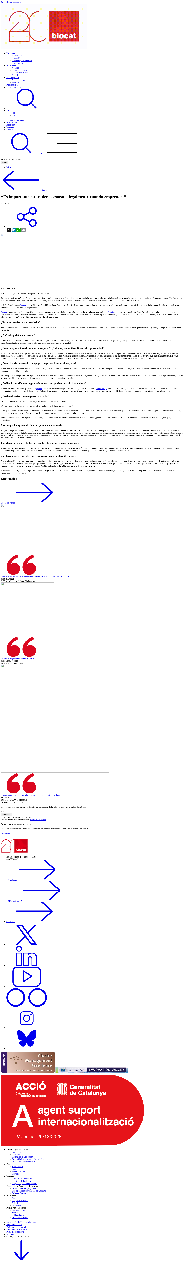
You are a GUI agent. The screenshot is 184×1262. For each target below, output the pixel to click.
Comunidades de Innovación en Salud (28, 1159)
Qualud (23, 305)
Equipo (15, 1169)
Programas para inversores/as (24, 1183)
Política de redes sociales (16, 1227)
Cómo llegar (12, 880)
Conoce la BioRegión (15, 120)
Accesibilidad (12, 1234)
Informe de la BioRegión (22, 1157)
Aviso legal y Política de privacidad (21, 1222)
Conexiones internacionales (23, 1162)
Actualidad (11, 65)
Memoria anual (18, 1171)
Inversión (10, 127)
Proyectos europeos (20, 63)
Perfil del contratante (15, 1232)
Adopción (10, 125)
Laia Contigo (109, 312)
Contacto (10, 921)
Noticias (15, 68)
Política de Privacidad (38, 820)
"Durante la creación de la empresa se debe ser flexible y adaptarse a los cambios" (35, 576)
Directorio (16, 1154)
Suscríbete (5, 833)
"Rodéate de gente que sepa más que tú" (18, 658)
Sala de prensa (12, 77)
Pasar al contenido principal (13, 2)
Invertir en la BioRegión (22, 1181)
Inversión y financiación (22, 60)
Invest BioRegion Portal (22, 1179)
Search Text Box (8, 159)
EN (13, 113)
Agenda (15, 75)
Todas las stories (8, 503)
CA (13, 115)
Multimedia (17, 82)
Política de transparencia (16, 1229)
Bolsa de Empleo (19, 1193)
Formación (16, 58)
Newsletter (16, 1205)
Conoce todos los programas (24, 1188)
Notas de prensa (18, 80)
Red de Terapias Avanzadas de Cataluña (29, 1191)
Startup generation (19, 70)
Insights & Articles (20, 73)
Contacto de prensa (20, 1217)
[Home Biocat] (44, 49)
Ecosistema (16, 1152)
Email (3, 811)
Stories (44, 190)
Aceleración (17, 56)
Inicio (8, 167)
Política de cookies (14, 1224)
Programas (10, 53)
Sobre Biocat (12, 129)
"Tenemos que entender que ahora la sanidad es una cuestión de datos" (31, 795)
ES (7, 110)
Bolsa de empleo (13, 87)
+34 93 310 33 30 (14, 901)
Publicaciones (12, 85)
